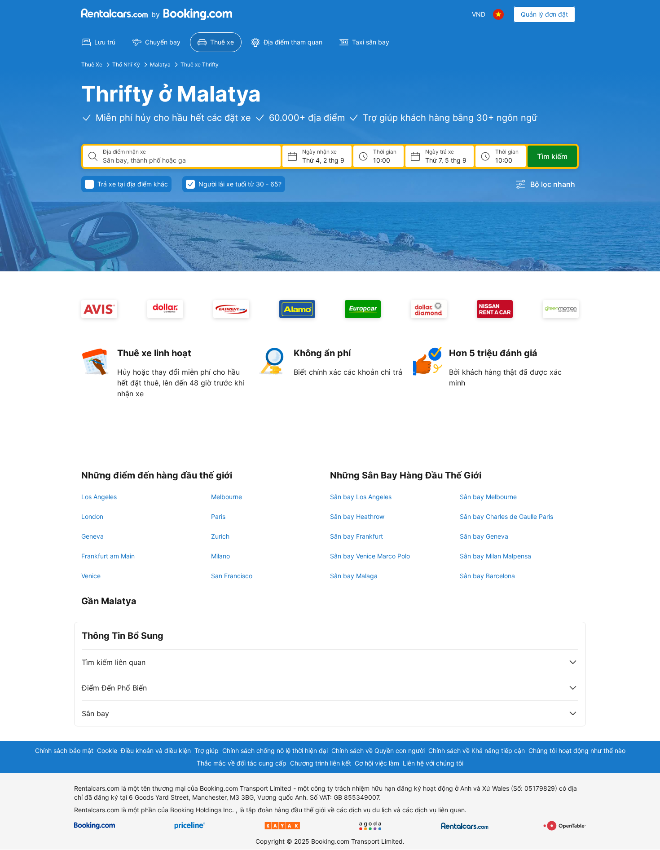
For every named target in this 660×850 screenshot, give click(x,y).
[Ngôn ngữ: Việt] (498, 14)
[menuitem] (98, 42)
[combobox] (188, 160)
